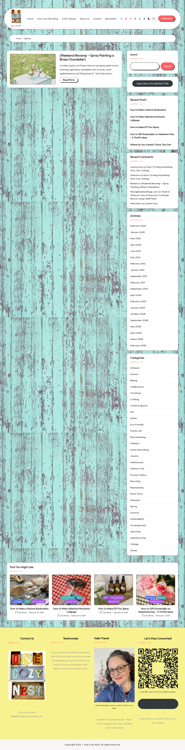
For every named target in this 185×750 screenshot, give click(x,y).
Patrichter (135, 203)
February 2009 (138, 301)
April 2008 (136, 332)
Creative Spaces (138, 405)
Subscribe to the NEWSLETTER (152, 83)
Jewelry (134, 455)
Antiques (134, 367)
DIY (132, 411)
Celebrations (137, 386)
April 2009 (136, 295)
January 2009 (137, 307)
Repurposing (136, 487)
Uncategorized (138, 525)
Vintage (134, 544)
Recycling (135, 481)
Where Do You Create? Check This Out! (150, 144)
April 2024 (135, 244)
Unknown (135, 175)
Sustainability (137, 518)
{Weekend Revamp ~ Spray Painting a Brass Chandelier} (87, 57)
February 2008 (138, 345)
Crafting (134, 399)
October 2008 (137, 313)
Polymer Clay (137, 468)
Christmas (135, 393)
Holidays (134, 443)
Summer (134, 512)
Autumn (134, 374)
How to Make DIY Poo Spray (144, 127)
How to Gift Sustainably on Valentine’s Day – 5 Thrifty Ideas (152, 136)
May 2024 (135, 238)
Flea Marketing (138, 437)
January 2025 (137, 232)
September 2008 (139, 320)
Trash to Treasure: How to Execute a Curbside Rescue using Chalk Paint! (150, 195)
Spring (133, 506)
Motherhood (136, 462)
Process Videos (138, 474)
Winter (133, 550)
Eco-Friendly (137, 424)
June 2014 (135, 251)
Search (133, 54)
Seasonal (135, 500)
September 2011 (138, 276)
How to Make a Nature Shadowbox (148, 109)
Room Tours (136, 493)
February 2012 (137, 263)
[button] (166, 18)
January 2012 (137, 269)
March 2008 (136, 339)
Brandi (133, 183)
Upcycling (135, 531)
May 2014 (135, 257)
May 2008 (135, 326)
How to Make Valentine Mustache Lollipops (147, 118)
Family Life (136, 430)
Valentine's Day (138, 537)
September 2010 (139, 288)
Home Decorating (139, 449)
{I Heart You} (151, 203)
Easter (133, 418)
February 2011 (137, 282)
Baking (133, 380)
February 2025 (138, 225)
